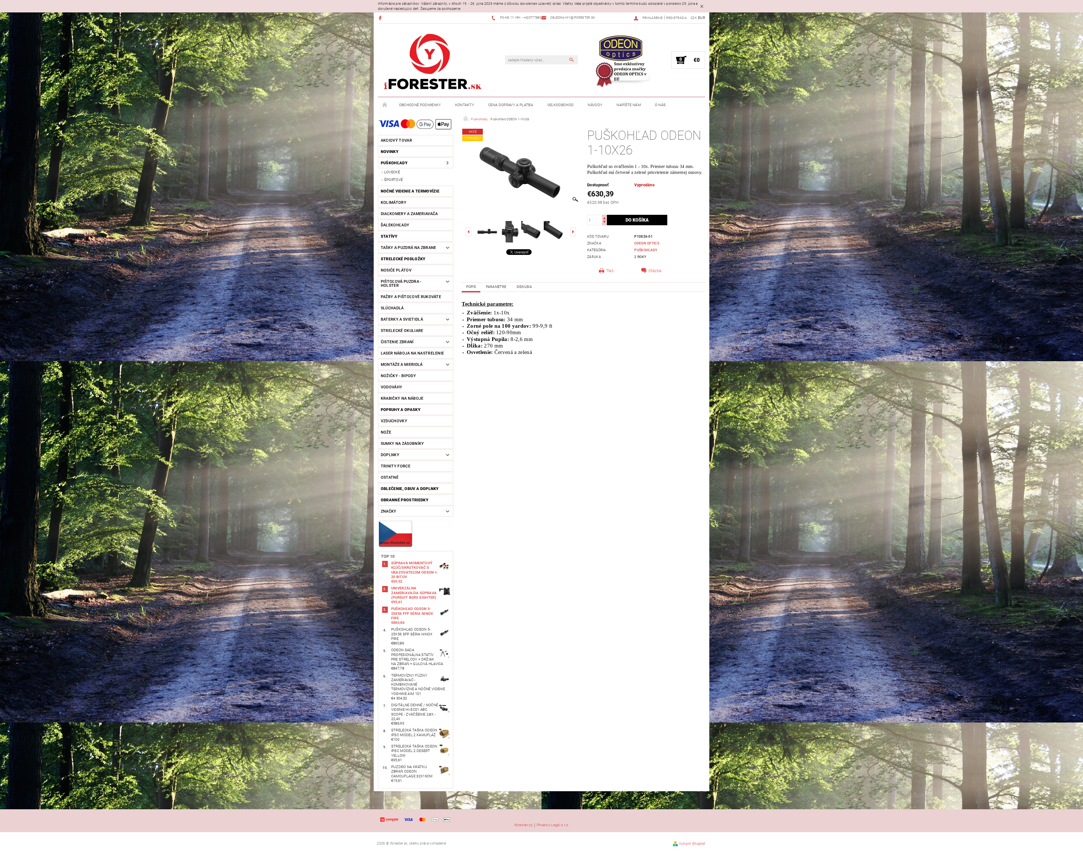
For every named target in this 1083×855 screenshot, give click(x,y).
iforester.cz (523, 825)
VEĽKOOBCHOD (560, 105)
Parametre (496, 287)
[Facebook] (381, 18)
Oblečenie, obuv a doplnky (410, 488)
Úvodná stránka (385, 105)
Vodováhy (391, 387)
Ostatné (390, 477)
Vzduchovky (394, 421)
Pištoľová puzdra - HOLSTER (401, 283)
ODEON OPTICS (646, 243)
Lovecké (392, 172)
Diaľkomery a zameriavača (409, 213)
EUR (701, 18)
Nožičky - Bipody (398, 375)
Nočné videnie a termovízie (410, 191)
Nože (386, 432)
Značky (389, 511)
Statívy (389, 236)
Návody (595, 105)
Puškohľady (394, 163)
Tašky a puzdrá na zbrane (408, 247)
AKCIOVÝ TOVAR (396, 140)
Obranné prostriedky (404, 500)
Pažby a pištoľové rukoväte (411, 296)
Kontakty (464, 105)
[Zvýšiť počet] (604, 217)
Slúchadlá (392, 308)
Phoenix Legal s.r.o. (553, 825)
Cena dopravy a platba (510, 105)
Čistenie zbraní (397, 342)
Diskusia (524, 287)
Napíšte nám (629, 105)
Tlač (610, 270)
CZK (694, 18)
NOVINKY (390, 151)
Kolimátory (393, 202)
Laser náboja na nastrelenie (412, 353)
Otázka (654, 270)
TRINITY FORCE (395, 466)
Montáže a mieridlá (402, 364)
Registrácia (676, 18)
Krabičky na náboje (402, 398)
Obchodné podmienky (420, 105)
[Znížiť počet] (604, 222)
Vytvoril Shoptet (692, 843)
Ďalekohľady (395, 225)
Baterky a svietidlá (402, 319)
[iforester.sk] (433, 63)
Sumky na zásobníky (402, 443)
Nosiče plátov (396, 270)
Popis (471, 287)
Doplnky (390, 454)
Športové (393, 180)
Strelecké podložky (403, 259)
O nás (660, 105)
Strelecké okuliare (402, 330)
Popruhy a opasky (401, 409)
